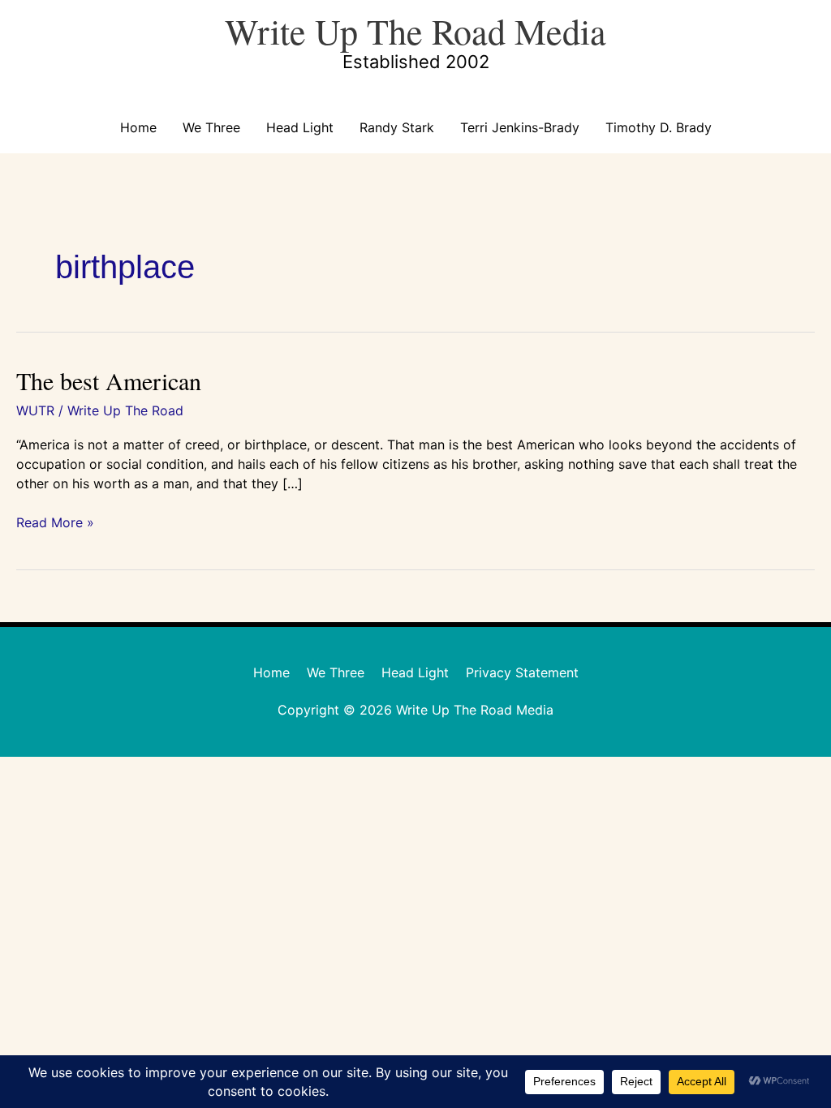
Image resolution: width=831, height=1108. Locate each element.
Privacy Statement (522, 672)
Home (138, 127)
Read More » (55, 521)
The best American (108, 380)
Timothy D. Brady (658, 127)
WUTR (35, 410)
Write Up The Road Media (415, 30)
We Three (211, 127)
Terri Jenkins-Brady (519, 127)
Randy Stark (397, 127)
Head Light (300, 127)
